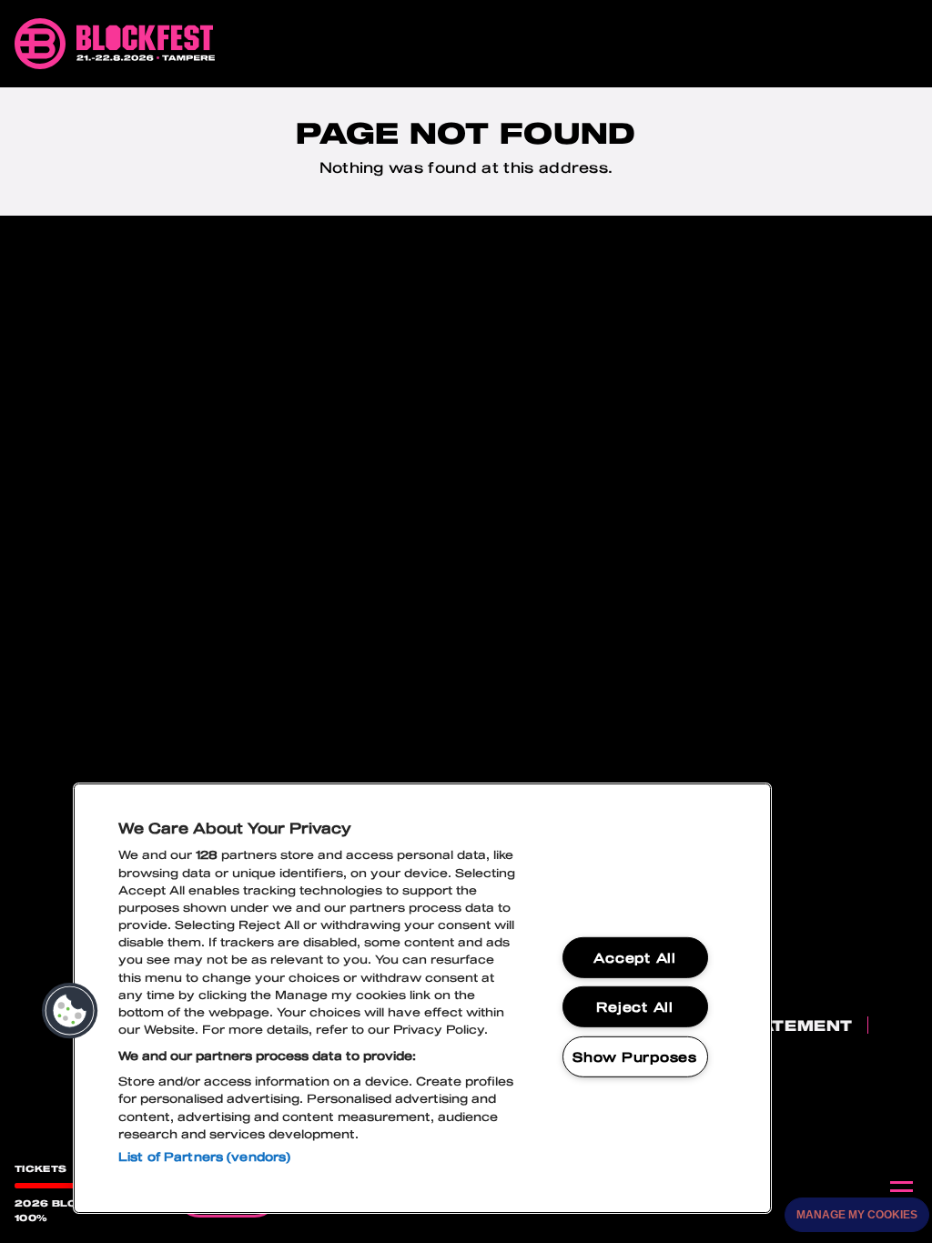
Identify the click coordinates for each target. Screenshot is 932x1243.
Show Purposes (634, 1057)
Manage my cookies (856, 1214)
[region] (422, 998)
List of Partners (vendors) (204, 1156)
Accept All (634, 957)
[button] (70, 1011)
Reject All (634, 1007)
